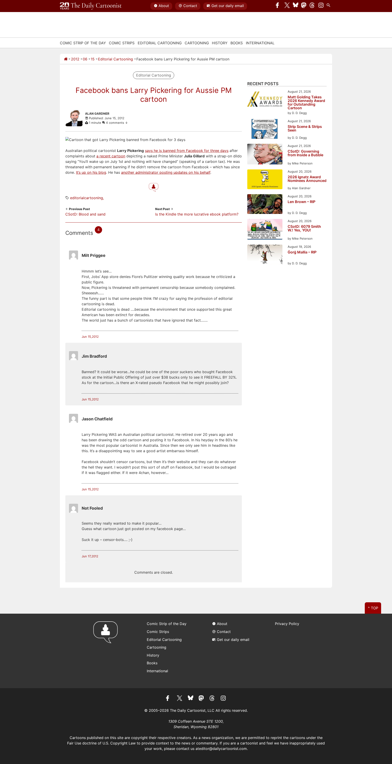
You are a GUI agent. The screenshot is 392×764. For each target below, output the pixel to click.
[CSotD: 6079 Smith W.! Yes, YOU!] (264, 230)
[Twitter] (287, 6)
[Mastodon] (304, 6)
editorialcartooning (86, 198)
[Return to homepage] (107, 651)
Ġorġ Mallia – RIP (302, 252)
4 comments (115, 122)
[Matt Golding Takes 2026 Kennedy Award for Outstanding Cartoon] (264, 100)
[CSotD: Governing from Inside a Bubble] (264, 155)
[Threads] (312, 6)
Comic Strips (122, 43)
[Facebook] (278, 6)
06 (85, 59)
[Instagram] (321, 6)
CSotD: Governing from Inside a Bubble (305, 153)
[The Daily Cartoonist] (91, 6)
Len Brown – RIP (301, 202)
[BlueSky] (295, 6)
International (260, 43)
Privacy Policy (287, 623)
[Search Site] (329, 6)
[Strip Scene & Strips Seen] (264, 129)
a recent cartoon (110, 156)
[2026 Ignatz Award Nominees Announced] (264, 180)
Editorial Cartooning (160, 43)
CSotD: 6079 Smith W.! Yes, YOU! (304, 228)
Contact (190, 5)
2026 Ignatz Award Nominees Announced (307, 179)
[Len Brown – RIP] (264, 204)
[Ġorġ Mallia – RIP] (264, 255)
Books (236, 43)
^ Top (373, 608)
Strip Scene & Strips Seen (305, 128)
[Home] (66, 59)
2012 (75, 59)
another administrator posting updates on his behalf (165, 172)
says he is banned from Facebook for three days (186, 150)
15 (93, 59)
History (220, 43)
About (164, 5)
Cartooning (197, 43)
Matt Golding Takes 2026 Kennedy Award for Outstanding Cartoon (306, 102)
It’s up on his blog (91, 172)
